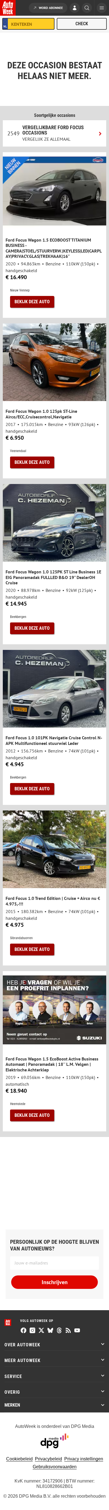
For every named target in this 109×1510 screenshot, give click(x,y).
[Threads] (59, 1331)
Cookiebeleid (19, 1458)
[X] (41, 1331)
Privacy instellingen (83, 1458)
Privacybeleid (48, 1458)
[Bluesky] (50, 1331)
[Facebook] (23, 1331)
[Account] (75, 8)
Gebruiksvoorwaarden (55, 1466)
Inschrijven (55, 1282)
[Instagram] (32, 1331)
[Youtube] (77, 1331)
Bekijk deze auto (32, 301)
